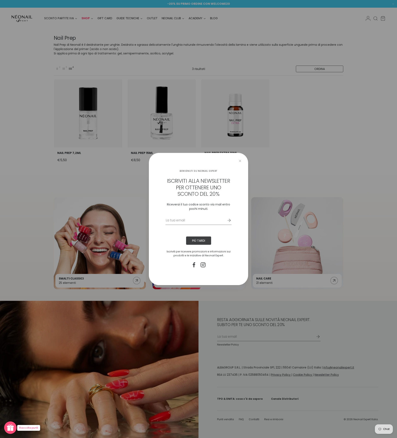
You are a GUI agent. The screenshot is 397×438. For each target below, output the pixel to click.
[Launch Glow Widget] (10, 427)
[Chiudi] (240, 161)
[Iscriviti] (226, 220)
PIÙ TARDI (198, 241)
